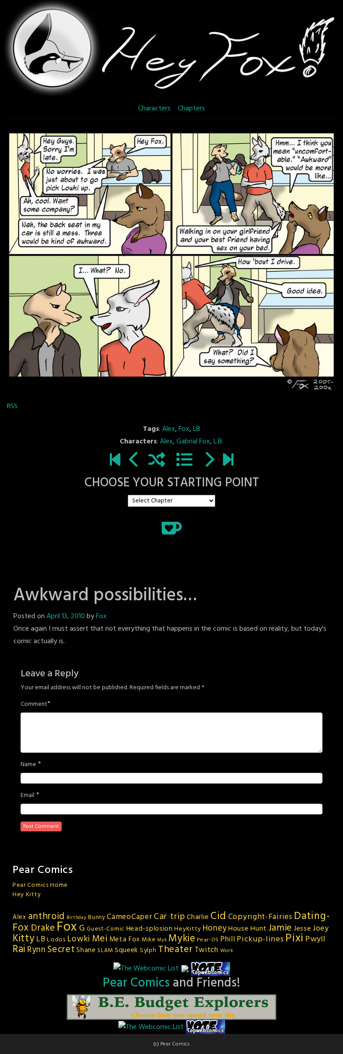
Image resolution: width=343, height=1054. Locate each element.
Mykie (182, 939)
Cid (218, 916)
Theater (175, 949)
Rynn (36, 950)
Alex (168, 429)
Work (227, 951)
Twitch (206, 950)
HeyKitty (187, 929)
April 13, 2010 (65, 616)
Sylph (148, 950)
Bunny (96, 917)
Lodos (56, 940)
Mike (149, 939)
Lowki (79, 939)
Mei (100, 939)
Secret (61, 949)
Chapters (191, 108)
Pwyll (315, 939)
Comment (34, 704)
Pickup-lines (260, 939)
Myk (162, 940)
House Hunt (247, 929)
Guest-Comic (106, 929)
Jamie (280, 928)
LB (196, 429)
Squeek (126, 950)
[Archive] (184, 461)
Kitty (24, 939)
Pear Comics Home (40, 885)
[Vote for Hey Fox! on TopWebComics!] (210, 968)
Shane (86, 950)
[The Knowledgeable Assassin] (209, 461)
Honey (215, 928)
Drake (43, 928)
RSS (12, 405)
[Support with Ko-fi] (172, 528)
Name (28, 764)
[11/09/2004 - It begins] (115, 461)
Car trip (169, 917)
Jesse (302, 928)
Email (27, 795)
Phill (227, 939)
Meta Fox (124, 939)
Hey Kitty (27, 895)
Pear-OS (207, 940)
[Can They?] (228, 461)
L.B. (218, 441)
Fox (184, 429)
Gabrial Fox (193, 441)
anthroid (46, 916)
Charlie (198, 917)
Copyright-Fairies (260, 917)
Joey (321, 929)
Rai (19, 949)
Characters (154, 108)
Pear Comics (136, 983)
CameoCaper (129, 917)
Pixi (294, 938)
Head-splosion (149, 929)
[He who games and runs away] (134, 461)
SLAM (105, 950)
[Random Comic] (156, 461)
